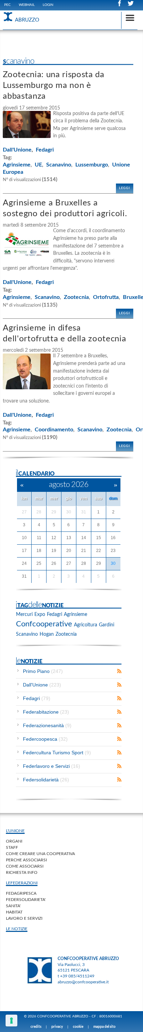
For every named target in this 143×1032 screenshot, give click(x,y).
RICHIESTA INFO (21, 872)
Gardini (106, 625)
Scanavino (58, 165)
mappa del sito (104, 1027)
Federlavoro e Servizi (51, 766)
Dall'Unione (17, 150)
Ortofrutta (106, 297)
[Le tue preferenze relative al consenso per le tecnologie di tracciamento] (11, 1020)
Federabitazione (46, 712)
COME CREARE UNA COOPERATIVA (40, 854)
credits (36, 1027)
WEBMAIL (27, 5)
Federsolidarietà (46, 779)
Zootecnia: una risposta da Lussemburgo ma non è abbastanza (53, 85)
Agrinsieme (17, 165)
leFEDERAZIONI (21, 883)
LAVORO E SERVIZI (24, 918)
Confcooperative (44, 624)
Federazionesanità (47, 725)
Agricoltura (85, 625)
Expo (39, 614)
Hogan (47, 634)
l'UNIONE (15, 831)
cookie (78, 1027)
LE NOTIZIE (16, 929)
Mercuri (24, 614)
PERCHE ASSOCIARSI (26, 860)
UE (38, 165)
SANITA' (13, 906)
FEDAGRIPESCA (21, 893)
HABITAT (14, 912)
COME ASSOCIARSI (24, 866)
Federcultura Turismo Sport (57, 752)
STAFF (12, 847)
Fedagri (45, 150)
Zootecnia (76, 297)
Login (48, 5)
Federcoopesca (45, 739)
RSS (119, 671)
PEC (7, 5)
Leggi (124, 188)
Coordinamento (54, 429)
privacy (57, 1027)
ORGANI (14, 841)
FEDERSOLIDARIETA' (25, 899)
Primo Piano (43, 671)
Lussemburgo (91, 165)
